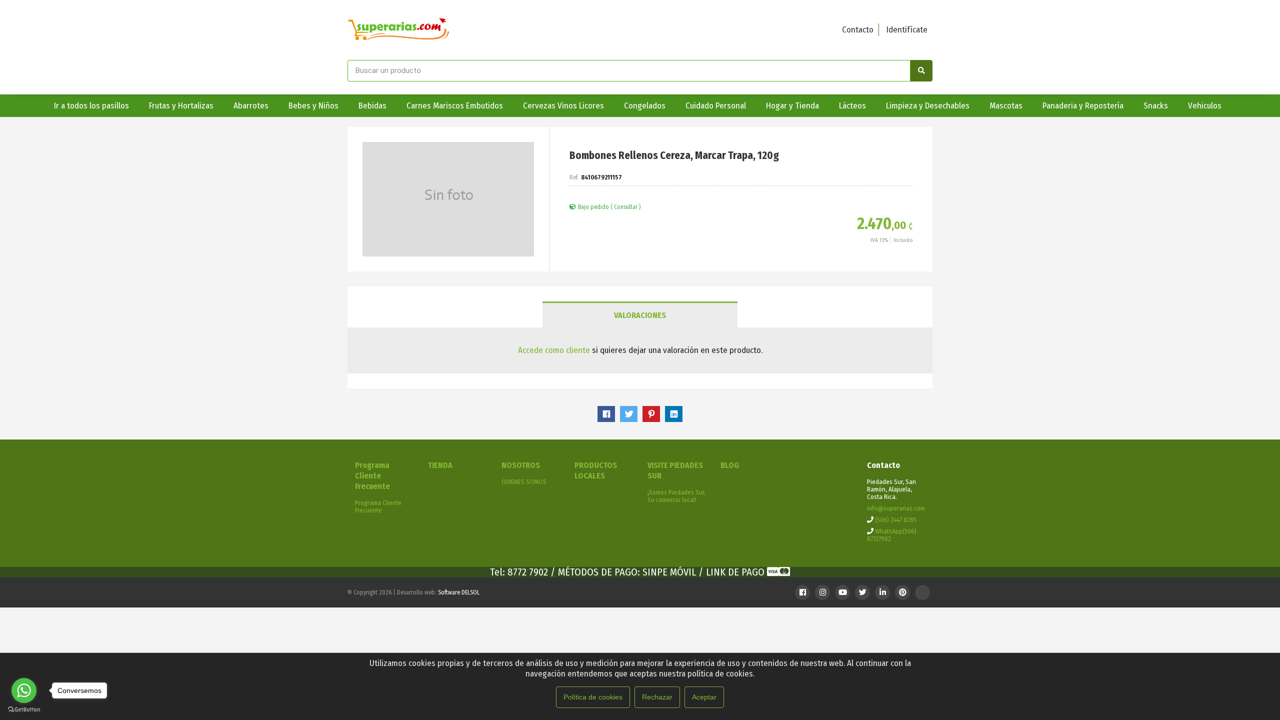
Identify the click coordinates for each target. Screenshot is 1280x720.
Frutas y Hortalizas (181, 105)
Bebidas (372, 105)
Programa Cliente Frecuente (372, 475)
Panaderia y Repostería (1083, 105)
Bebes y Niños (313, 105)
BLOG (729, 465)
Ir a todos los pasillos (91, 105)
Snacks (1156, 105)
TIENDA (440, 465)
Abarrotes (251, 105)
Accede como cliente (554, 350)
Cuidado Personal (716, 105)
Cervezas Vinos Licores (563, 105)
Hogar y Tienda (792, 105)
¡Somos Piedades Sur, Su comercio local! (677, 496)
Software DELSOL (459, 592)
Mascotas (1006, 105)
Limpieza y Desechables (928, 105)
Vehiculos (1205, 105)
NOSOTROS (521, 465)
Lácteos (852, 105)
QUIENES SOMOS (524, 482)
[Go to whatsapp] (24, 690)
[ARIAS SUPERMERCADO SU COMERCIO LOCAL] (399, 30)
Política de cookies (593, 697)
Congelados (645, 105)
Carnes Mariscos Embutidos (454, 105)
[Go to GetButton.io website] (24, 709)
